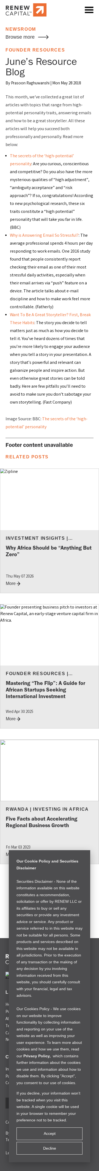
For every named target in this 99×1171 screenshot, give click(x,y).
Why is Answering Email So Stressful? (44, 236)
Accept (50, 1133)
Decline (49, 1148)
